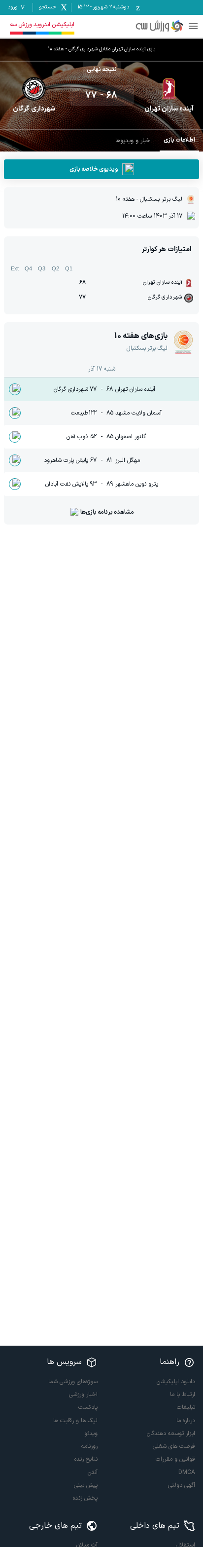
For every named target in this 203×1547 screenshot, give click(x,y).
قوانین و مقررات (175, 1459)
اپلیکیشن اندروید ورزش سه (42, 24)
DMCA (186, 1472)
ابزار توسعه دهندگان (171, 1433)
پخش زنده (85, 1498)
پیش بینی (86, 1485)
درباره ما (185, 1420)
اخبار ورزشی (83, 1394)
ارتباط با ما (182, 1394)
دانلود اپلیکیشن (176, 1381)
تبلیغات (186, 1407)
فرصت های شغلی (174, 1446)
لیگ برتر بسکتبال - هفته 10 (149, 199)
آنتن (93, 1472)
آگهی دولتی (181, 1485)
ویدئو (91, 1433)
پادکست (88, 1407)
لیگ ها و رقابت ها (75, 1420)
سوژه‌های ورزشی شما (73, 1381)
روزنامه (89, 1446)
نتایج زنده (86, 1459)
